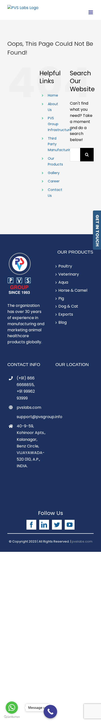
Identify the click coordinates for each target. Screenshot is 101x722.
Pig (61, 298)
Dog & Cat (68, 306)
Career (54, 181)
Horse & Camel (72, 290)
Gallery (54, 172)
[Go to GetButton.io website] (12, 717)
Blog (62, 322)
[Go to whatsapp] (12, 707)
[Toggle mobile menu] (91, 12)
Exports (65, 314)
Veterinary (68, 274)
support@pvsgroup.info (31, 417)
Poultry (65, 266)
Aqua (63, 282)
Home (53, 95)
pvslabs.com (29, 407)
